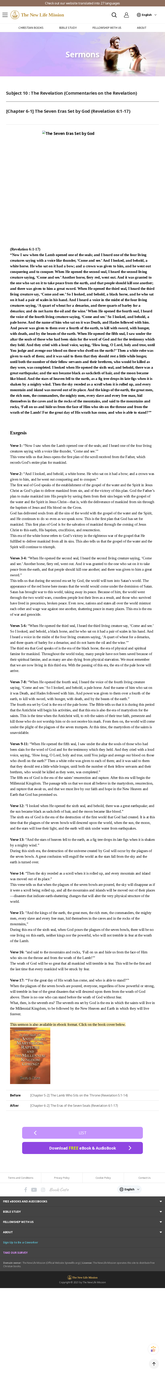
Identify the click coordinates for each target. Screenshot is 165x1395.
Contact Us (144, 1178)
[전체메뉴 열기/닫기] (5, 15)
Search (114, 14)
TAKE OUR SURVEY (15, 1252)
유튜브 (34, 1190)
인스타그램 (43, 1190)
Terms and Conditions (20, 1178)
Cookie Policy (103, 1178)
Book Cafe (59, 1190)
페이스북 (25, 1190)
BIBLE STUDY (12, 1211)
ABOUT (8, 1232)
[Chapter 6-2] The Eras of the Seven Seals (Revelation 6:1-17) (74, 1105)
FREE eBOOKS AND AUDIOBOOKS (25, 1201)
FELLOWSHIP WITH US (18, 1222)
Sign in (126, 15)
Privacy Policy (62, 1178)
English (147, 15)
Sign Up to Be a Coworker (20, 1242)
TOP (154, 1364)
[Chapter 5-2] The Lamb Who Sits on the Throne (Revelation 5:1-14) (79, 1095)
